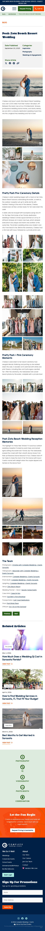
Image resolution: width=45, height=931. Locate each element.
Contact (25, 865)
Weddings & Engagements (31, 55)
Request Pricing (25, 9)
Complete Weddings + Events (25, 922)
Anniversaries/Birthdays (10, 866)
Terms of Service (39, 926)
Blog (4, 14)
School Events (7, 862)
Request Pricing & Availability (22, 830)
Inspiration (12, 14)
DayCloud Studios (26, 924)
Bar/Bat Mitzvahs (8, 869)
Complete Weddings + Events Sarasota (26, 577)
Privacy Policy (30, 926)
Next (16, 614)
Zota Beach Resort (13, 587)
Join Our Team (27, 862)
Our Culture (26, 858)
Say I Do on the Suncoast (17, 607)
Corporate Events (8, 859)
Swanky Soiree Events (29, 590)
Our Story (25, 855)
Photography (27, 52)
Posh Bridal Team (13, 603)
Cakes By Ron (15, 593)
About (25, 851)
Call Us (39, 9)
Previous (7, 614)
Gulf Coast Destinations (21, 600)
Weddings (5, 856)
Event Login (8, 875)
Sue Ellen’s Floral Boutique (16, 597)
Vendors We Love (31, 868)
